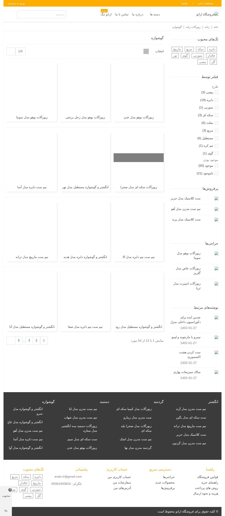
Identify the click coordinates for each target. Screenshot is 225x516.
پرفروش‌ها (210, 188)
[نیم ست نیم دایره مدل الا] (139, 227)
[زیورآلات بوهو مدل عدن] (139, 88)
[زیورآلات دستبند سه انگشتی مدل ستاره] (104, 426)
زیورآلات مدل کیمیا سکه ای (134, 409)
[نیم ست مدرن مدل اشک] (159, 439)
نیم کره (206, 145)
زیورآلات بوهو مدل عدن (139, 117)
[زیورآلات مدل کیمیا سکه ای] (159, 409)
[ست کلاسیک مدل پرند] (210, 219)
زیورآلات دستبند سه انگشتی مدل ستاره (79, 428)
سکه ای (205, 115)
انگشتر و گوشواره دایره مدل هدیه (85, 257)
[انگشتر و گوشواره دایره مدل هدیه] (85, 227)
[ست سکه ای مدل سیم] (104, 439)
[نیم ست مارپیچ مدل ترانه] (32, 227)
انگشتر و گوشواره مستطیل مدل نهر (85, 187)
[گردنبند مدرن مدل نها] (159, 448)
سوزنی (197, 55)
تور (175, 55)
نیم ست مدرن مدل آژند (191, 409)
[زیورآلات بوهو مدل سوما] (210, 253)
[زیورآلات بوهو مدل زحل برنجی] (85, 88)
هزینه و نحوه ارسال (205, 493)
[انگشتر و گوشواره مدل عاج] (50, 422)
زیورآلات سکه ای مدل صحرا (138, 187)
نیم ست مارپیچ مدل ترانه (32, 257)
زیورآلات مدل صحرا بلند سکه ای (136, 428)
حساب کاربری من (119, 477)
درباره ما (137, 14)
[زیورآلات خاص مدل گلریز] (210, 268)
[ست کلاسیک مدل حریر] (210, 198)
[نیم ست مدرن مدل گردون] (213, 443)
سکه (201, 49)
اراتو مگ (106, 13)
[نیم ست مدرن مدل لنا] (104, 409)
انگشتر (213, 402)
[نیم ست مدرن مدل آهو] (210, 209)
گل (213, 62)
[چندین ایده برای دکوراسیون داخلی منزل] (210, 317)
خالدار (211, 55)
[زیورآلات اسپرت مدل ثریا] (210, 283)
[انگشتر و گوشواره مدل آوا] (50, 448)
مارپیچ (177, 49)
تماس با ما (122, 14)
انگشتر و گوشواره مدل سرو (28, 411)
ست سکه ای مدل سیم (82, 439)
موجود (205, 165)
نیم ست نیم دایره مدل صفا (85, 326)
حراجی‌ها (211, 243)
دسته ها (155, 14)
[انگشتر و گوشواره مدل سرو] (50, 409)
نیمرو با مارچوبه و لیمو (186, 337)
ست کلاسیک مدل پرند (186, 219)
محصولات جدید (164, 482)
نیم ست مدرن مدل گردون (189, 443)
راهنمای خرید (209, 482)
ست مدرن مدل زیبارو (137, 417)
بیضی (202, 62)
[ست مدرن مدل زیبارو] (159, 417)
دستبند (104, 402)
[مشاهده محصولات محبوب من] (11, 14)
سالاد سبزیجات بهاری (187, 372)
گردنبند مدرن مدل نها (138, 447)
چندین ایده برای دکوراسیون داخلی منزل (185, 320)
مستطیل (205, 138)
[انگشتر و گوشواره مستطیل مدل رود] (139, 297)
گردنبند (159, 402)
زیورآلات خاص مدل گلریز (188, 271)
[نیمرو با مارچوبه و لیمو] (210, 337)
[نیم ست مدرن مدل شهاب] (104, 417)
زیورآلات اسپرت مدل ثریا (187, 286)
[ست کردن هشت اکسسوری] (210, 352)
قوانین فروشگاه (208, 477)
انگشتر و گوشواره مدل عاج (25, 422)
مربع (189, 49)
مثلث (207, 122)
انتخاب (159, 51)
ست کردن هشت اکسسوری (190, 354)
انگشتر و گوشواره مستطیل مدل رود (138, 326)
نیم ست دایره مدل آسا (32, 187)
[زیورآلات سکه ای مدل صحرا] (139, 158)
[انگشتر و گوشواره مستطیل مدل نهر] (85, 158)
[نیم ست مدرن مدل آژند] (213, 409)
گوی (185, 55)
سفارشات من (122, 482)
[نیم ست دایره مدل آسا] (32, 158)
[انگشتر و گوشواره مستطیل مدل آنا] (32, 297)
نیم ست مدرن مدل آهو (186, 209)
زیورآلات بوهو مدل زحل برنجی (85, 117)
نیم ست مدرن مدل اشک (136, 439)
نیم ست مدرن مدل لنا (83, 409)
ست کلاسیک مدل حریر (186, 198)
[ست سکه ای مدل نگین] (213, 417)
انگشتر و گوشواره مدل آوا (26, 447)
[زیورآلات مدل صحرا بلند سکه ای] (159, 426)
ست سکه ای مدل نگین (191, 417)
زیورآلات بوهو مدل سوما (189, 255)
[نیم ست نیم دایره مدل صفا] (85, 297)
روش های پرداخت (206, 488)
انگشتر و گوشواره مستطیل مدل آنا (31, 326)
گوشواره (48, 402)
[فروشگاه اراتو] (207, 14)
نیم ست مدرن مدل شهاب (80, 417)
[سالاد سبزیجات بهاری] (210, 372)
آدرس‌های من (122, 488)
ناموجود (205, 173)
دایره (212, 49)
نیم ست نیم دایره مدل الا (139, 257)
